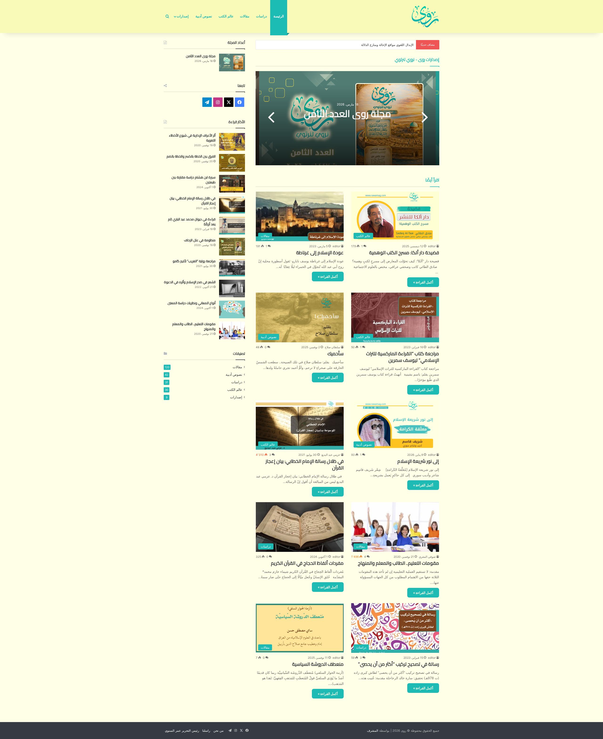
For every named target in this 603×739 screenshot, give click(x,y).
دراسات (261, 16)
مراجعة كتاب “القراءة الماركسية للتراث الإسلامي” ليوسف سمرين (402, 356)
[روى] (425, 16)
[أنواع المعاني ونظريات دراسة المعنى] (232, 309)
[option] (347, 118)
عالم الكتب (226, 16)
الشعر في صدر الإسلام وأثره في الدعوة (190, 282)
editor (432, 246)
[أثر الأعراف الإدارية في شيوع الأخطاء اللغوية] (232, 142)
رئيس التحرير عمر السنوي (182, 730)
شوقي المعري (427, 556)
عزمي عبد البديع (331, 454)
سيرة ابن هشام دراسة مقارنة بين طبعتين (193, 179)
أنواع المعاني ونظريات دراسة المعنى (191, 303)
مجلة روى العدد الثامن (347, 113)
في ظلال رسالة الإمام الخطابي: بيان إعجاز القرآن (305, 464)
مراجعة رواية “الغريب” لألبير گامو (194, 261)
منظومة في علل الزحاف (200, 240)
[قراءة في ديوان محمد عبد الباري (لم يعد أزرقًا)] (232, 225)
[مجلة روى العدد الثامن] (232, 62)
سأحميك (335, 353)
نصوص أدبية (204, 16)
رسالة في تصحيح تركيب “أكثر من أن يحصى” (398, 664)
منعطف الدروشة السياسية (318, 664)
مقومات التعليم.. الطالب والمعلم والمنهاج (398, 563)
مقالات (244, 16)
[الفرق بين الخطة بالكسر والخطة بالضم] (232, 163)
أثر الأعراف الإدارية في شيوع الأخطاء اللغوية (192, 137)
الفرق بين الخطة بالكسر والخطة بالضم (191, 156)
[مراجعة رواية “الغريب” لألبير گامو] (232, 267)
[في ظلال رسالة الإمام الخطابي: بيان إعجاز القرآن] (232, 205)
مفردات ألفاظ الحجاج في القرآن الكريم (307, 563)
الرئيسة (278, 16)
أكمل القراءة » (423, 282)
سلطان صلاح (332, 347)
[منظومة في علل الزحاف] (232, 246)
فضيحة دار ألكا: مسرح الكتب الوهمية (404, 252)
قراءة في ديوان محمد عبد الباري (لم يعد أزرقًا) (192, 221)
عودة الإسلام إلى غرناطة (320, 252)
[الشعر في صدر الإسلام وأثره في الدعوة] (232, 288)
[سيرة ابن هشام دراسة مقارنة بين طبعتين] (232, 184)
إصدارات (183, 16)
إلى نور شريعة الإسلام (418, 461)
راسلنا (206, 730)
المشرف (372, 730)
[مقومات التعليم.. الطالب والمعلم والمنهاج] (232, 330)
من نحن (218, 730)
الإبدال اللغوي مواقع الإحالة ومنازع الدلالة (387, 45)
